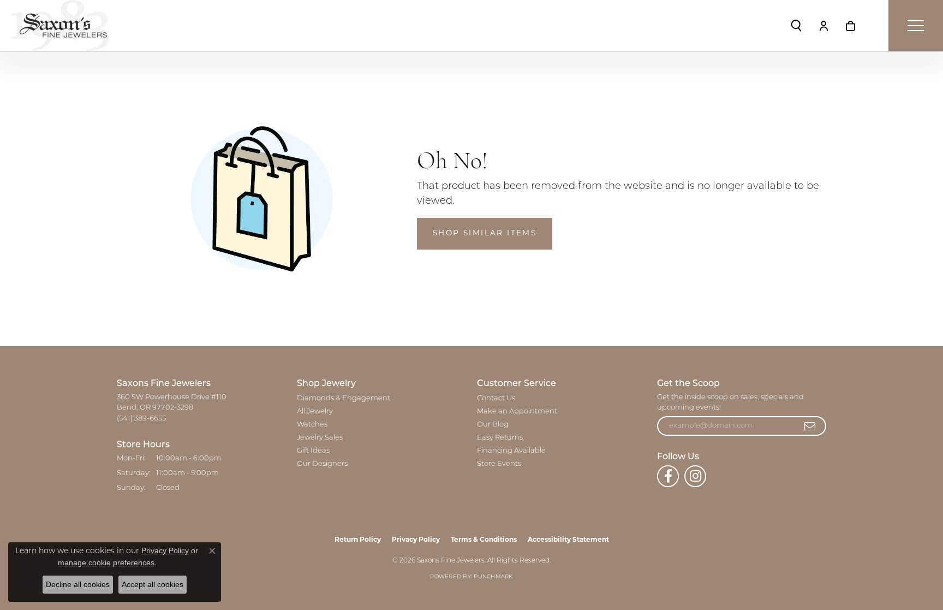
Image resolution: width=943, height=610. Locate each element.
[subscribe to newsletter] (810, 426)
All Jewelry (315, 411)
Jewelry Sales (320, 437)
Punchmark (493, 577)
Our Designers (322, 463)
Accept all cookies (152, 584)
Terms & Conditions (484, 540)
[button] (796, 26)
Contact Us (496, 398)
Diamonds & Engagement (343, 398)
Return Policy (358, 540)
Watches (312, 424)
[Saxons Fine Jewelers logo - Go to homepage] (60, 25)
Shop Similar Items (484, 233)
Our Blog (493, 424)
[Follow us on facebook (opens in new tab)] (668, 476)
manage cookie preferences (106, 562)
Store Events (499, 463)
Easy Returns (500, 437)
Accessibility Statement (568, 540)
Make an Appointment (517, 411)
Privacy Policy (416, 540)
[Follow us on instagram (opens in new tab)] (695, 476)
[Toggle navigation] (915, 25)
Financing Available (511, 450)
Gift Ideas (313, 450)
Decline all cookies (78, 584)
